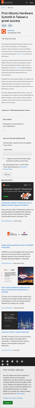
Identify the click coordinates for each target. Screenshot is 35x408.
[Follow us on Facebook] (7, 361)
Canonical (10, 30)
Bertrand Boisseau (6, 221)
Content (18, 67)
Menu (32, 2)
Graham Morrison (6, 263)
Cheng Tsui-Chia (6, 350)
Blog (3, 7)
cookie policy (20, 393)
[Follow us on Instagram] (17, 361)
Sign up (7, 174)
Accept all (8, 403)
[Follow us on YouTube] (2, 364)
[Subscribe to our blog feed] (7, 364)
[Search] (26, 2)
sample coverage (21, 54)
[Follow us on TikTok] (22, 361)
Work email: (8, 149)
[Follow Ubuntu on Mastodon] (2, 361)
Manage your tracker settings (12, 398)
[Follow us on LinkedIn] (12, 361)
